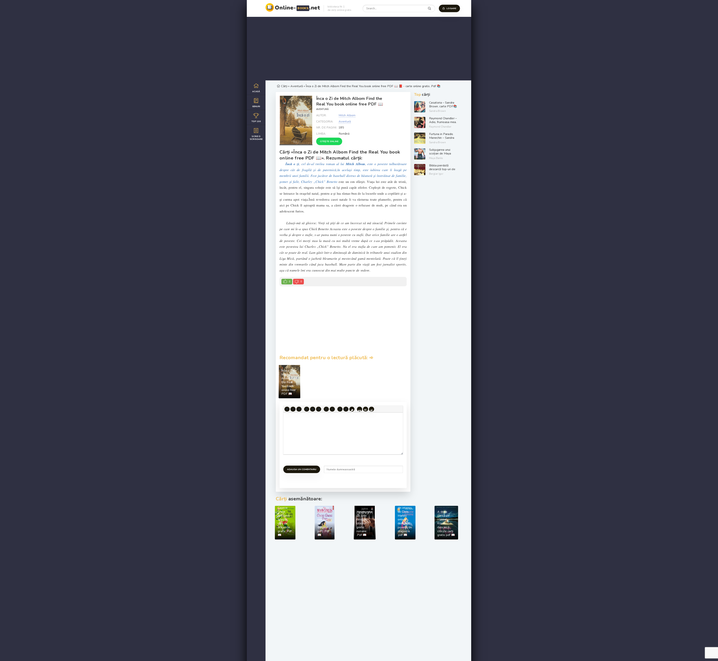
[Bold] (287, 409)
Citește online (329, 141)
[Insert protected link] (352, 409)
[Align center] (312, 409)
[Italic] (293, 409)
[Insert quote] (359, 409)
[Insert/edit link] (346, 409)
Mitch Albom (347, 115)
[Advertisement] (359, 48)
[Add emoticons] (340, 409)
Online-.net (297, 8)
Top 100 (256, 121)
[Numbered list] (332, 409)
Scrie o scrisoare (256, 138)
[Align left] (306, 409)
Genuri (256, 106)
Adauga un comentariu (301, 469)
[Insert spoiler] (365, 409)
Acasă (256, 91)
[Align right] (318, 409)
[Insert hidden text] (371, 409)
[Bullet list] (326, 409)
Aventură (322, 109)
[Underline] (299, 409)
